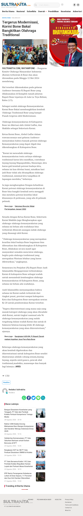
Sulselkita (31, 11)
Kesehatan (66, 11)
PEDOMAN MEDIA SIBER (44, 500)
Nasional (21, 11)
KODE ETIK (58, 500)
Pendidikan (53, 11)
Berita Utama (8, 11)
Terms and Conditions (71, 505)
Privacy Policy (69, 500)
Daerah (41, 11)
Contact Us (68, 508)
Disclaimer (68, 502)
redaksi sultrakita (17, 389)
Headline (6, 382)
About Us (68, 510)
